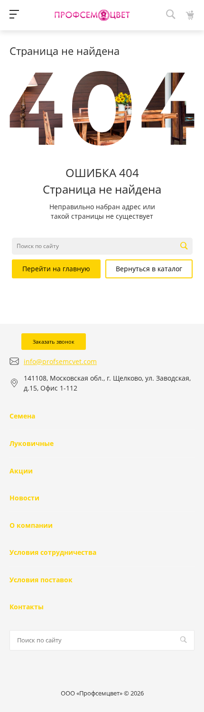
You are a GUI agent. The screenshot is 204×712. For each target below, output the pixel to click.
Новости (24, 497)
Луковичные (31, 443)
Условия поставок (41, 579)
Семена (22, 415)
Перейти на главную (56, 268)
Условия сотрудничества (52, 552)
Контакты (26, 606)
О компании (31, 525)
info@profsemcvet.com (60, 361)
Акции (21, 470)
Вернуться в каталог (149, 268)
